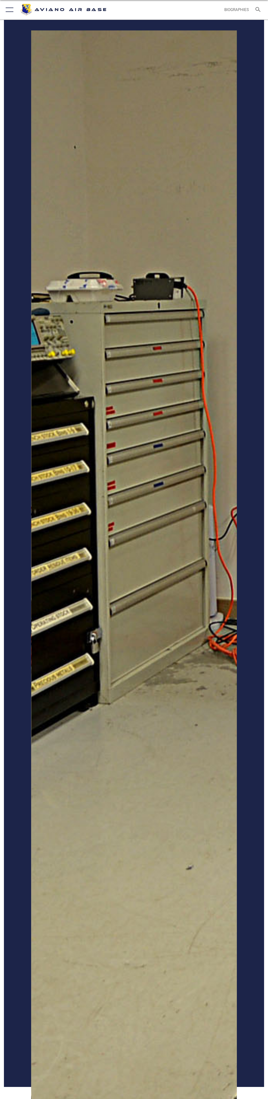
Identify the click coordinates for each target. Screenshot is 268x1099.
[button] (8, 10)
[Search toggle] (259, 10)
